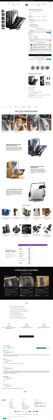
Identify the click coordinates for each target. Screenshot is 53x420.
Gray (37, 16)
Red (45, 16)
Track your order (24, 403)
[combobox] (33, 93)
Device (30, 18)
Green (33, 16)
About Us (23, 401)
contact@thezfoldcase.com (40, 402)
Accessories (44, 4)
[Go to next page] (29, 391)
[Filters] (47, 348)
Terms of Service (11, 404)
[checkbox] (40, 45)
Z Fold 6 (33, 4)
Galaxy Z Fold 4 (44, 20)
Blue (39, 16)
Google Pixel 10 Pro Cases (25, 405)
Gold (42, 16)
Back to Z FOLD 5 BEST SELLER (27, 336)
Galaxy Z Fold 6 (31, 20)
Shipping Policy (11, 405)
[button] (40, 31)
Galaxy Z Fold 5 (38, 20)
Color (30, 15)
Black (30, 16)
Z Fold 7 (14, 5)
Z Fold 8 (13, 4)
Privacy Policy (11, 403)
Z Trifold (18, 4)
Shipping (40, 63)
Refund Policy (11, 401)
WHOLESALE (23, 404)
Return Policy (11, 402)
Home (9, 4)
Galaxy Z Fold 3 (31, 22)
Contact (39, 5)
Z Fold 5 (38, 4)
